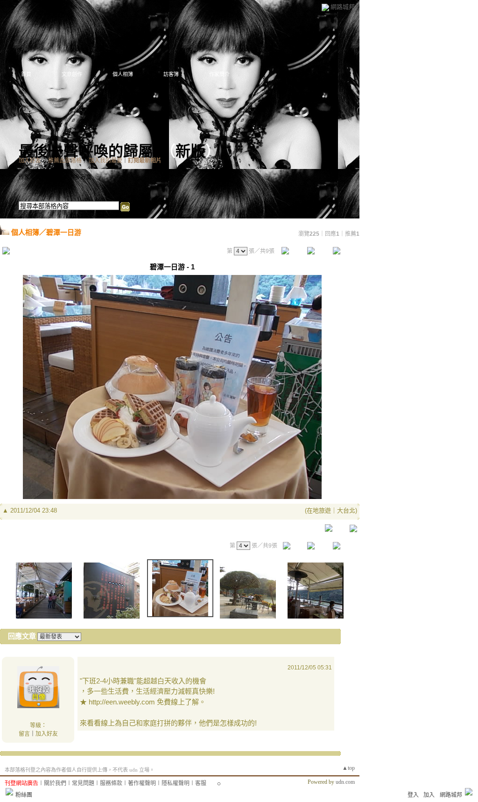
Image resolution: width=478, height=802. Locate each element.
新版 (190, 151)
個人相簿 (122, 74)
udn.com (345, 782)
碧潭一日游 (63, 232)
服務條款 (111, 783)
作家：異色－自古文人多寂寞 (55, 177)
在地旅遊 (319, 510)
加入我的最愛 (105, 160)
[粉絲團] (9, 791)
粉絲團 (23, 795)
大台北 (346, 510)
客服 (200, 783)
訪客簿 (171, 74)
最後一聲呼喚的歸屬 (86, 151)
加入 (429, 795)
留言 (24, 734)
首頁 (26, 74)
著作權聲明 (142, 783)
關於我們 (55, 783)
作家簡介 (219, 74)
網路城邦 (342, 6)
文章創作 (72, 74)
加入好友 (30, 160)
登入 (413, 795)
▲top (348, 768)
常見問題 (83, 783)
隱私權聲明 (176, 783)
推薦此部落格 (65, 160)
